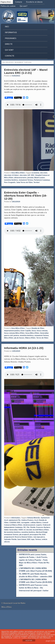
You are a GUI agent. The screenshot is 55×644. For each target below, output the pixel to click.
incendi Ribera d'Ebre (41, 530)
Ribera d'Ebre (30, 338)
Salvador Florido (10, 539)
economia (35, 173)
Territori (37, 182)
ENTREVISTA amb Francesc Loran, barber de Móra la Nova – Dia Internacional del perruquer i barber (33, 588)
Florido (32, 527)
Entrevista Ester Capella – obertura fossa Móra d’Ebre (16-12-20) (25, 195)
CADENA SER (14, 523)
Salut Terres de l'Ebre (24, 182)
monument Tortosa (26, 180)
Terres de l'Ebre (42, 338)
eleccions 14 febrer (11, 175)
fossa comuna (42, 331)
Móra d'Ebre (8, 338)
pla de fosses (19, 338)
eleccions (43, 173)
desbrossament (29, 525)
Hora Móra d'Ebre (18, 173)
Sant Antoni (21, 539)
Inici (7, 27)
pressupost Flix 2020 (38, 535)
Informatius (11, 32)
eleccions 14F (25, 175)
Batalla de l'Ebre (38, 328)
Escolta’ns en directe (34, 2)
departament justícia (12, 331)
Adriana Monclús (33, 518)
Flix (28, 527)
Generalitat (44, 333)
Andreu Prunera (27, 520)
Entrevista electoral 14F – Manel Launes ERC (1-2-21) (26, 71)
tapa (32, 539)
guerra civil (8, 335)
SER (28, 539)
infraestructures (20, 178)
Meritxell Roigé (41, 532)
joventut (30, 178)
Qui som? (23, 6)
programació (9, 537)
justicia (16, 335)
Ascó (36, 520)
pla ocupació (24, 535)
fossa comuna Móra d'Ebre (14, 333)
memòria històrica (11, 180)
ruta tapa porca (39, 537)
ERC (32, 175)
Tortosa (38, 539)
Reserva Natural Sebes (23, 537)
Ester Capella (26, 331)
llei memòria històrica (12, 532)
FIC (24, 527)
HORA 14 (21, 530)
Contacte (18, 2)
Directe (9, 44)
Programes (10, 38)
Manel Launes (39, 178)
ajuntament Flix (15, 520)
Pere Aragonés (10, 182)
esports (39, 525)
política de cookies (20, 638)
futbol (6, 530)
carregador (25, 523)
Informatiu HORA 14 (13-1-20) (23, 347)
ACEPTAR (28, 640)
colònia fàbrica (36, 523)
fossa (34, 331)
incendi (29, 530)
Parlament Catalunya (42, 180)
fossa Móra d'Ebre (32, 333)
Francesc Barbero (43, 527)
